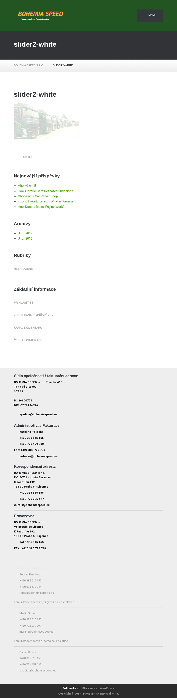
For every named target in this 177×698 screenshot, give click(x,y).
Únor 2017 (25, 233)
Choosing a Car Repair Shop (38, 196)
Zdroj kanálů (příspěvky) (34, 315)
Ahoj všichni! (27, 186)
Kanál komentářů (28, 327)
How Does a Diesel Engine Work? (41, 207)
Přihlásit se (23, 302)
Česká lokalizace (28, 340)
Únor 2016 (25, 238)
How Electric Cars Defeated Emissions (45, 191)
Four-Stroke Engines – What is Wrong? (45, 201)
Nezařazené (23, 268)
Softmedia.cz (71, 688)
